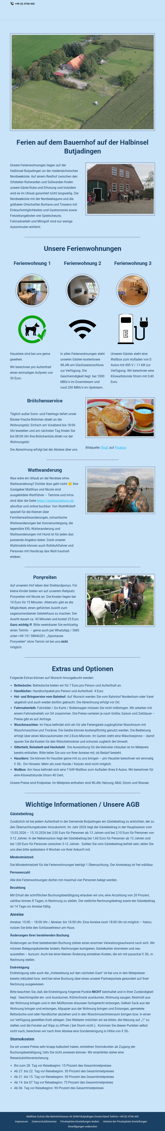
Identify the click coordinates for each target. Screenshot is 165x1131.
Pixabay (120, 447)
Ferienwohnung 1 (32, 263)
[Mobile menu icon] (151, 13)
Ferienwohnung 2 (82, 263)
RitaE (104, 447)
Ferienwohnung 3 (133, 263)
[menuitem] (21, 1121)
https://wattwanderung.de (55, 501)
